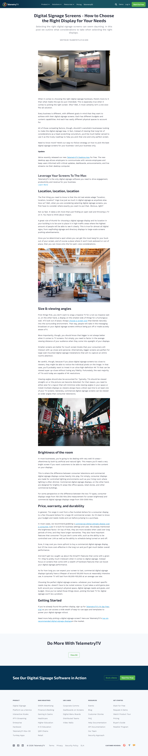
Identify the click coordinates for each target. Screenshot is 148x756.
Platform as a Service (22, 710)
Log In (127, 4)
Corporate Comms (71, 706)
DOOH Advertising (45, 706)
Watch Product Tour (122, 714)
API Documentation (96, 727)
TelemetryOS (88, 4)
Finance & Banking (46, 710)
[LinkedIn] (23, 745)
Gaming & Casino (45, 714)
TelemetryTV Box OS (22, 731)
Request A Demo (120, 710)
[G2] (124, 745)
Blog (90, 710)
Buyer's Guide (119, 723)
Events (91, 706)
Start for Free (119, 706)
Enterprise (17, 723)
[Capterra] (129, 745)
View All (74, 655)
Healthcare (43, 718)
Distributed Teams (71, 718)
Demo (121, 4)
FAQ (90, 718)
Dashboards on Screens (73, 710)
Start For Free (138, 4)
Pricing (79, 4)
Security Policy (71, 745)
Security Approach (96, 735)
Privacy (60, 745)
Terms (51, 745)
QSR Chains (43, 731)
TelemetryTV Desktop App (78, 157)
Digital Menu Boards (72, 714)
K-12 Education (44, 727)
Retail (40, 735)
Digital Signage (19, 706)
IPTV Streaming (19, 718)
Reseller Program (120, 727)
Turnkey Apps (18, 735)
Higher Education (45, 723)
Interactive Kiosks (20, 714)
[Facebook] (18, 745)
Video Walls (68, 723)
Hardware (17, 727)
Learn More (43, 185)
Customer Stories (96, 714)
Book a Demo (111, 678)
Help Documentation (97, 723)
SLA (82, 745)
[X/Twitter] (14, 745)
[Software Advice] (134, 745)
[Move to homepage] (10, 4)
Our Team (92, 731)
